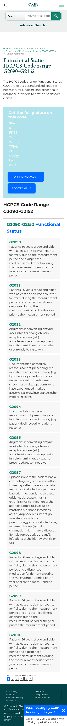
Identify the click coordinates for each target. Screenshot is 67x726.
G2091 (14, 285)
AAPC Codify (11, 692)
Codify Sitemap (41, 695)
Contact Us (11, 701)
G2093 (15, 359)
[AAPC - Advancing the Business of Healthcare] (33, 5)
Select (11, 16)
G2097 (15, 472)
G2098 (15, 553)
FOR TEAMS (19, 188)
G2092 (15, 324)
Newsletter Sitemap (15, 698)
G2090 (15, 242)
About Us (10, 695)
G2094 (15, 407)
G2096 (15, 437)
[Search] (6, 5)
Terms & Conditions (43, 698)
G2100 (14, 635)
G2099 (15, 596)
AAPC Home (40, 692)
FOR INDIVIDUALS (24, 176)
